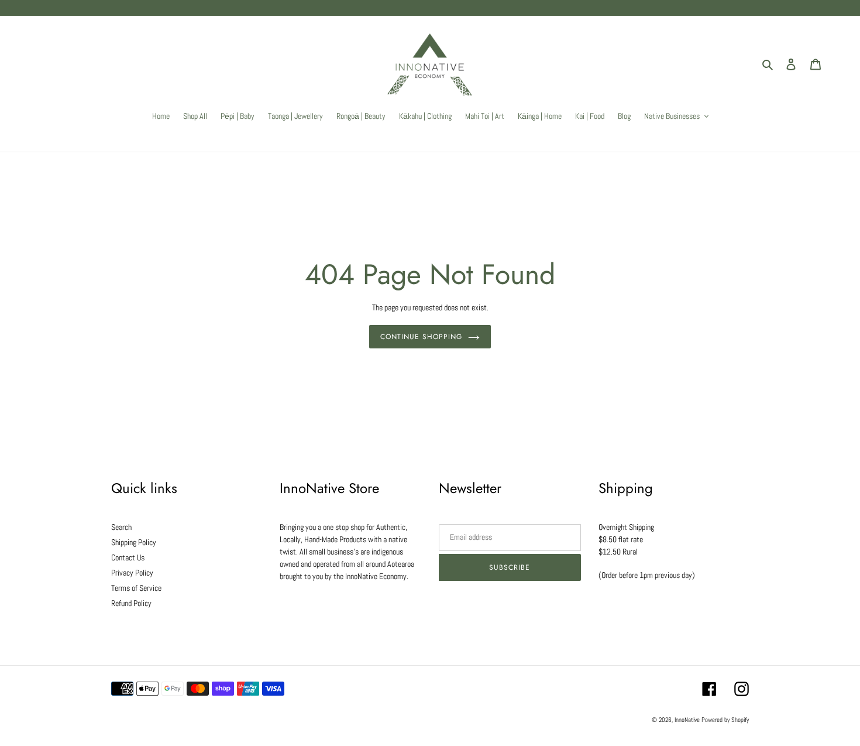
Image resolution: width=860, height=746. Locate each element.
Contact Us (128, 557)
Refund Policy (131, 603)
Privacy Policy (132, 572)
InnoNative (687, 720)
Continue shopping (421, 336)
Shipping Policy (133, 542)
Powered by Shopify (725, 720)
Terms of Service (136, 588)
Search (121, 527)
